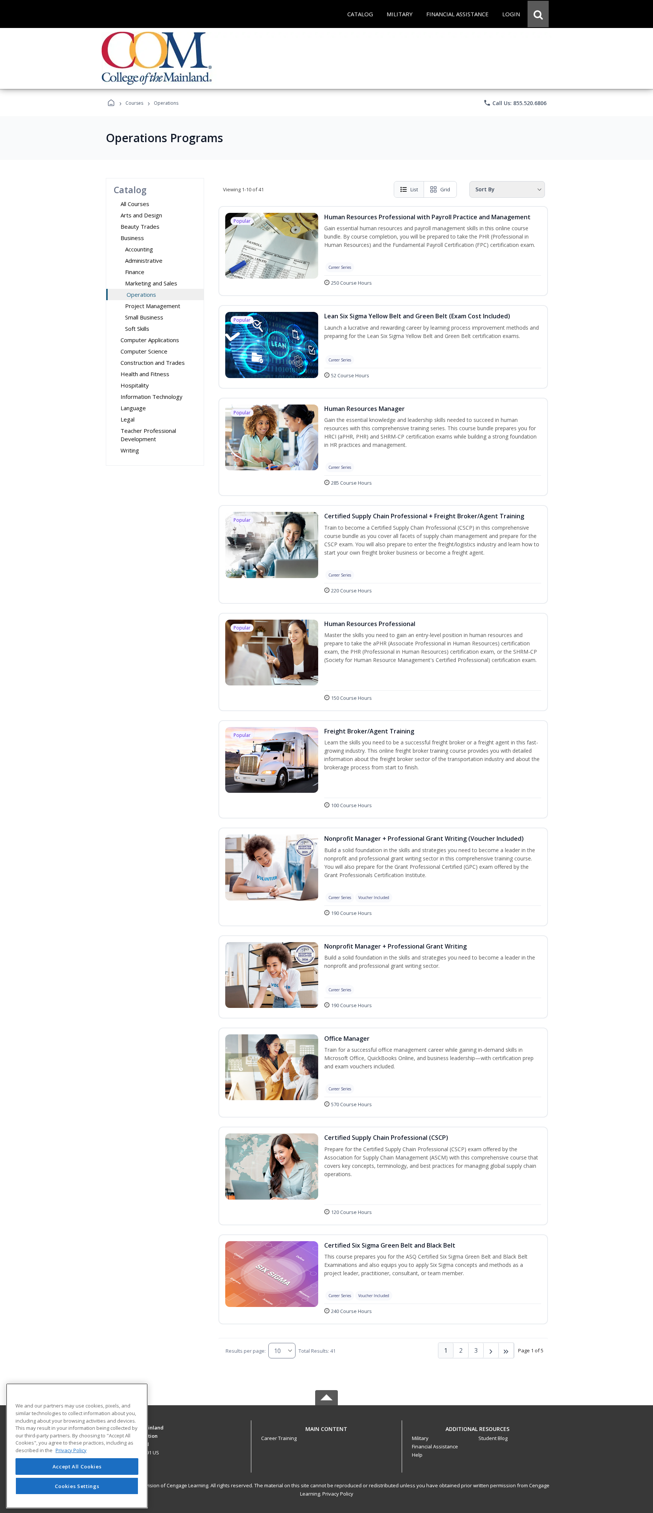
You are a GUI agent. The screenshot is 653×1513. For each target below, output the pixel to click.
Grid (445, 189)
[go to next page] (491, 1350)
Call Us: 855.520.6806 (514, 103)
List (414, 189)
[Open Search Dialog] (538, 14)
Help (417, 1454)
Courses (134, 103)
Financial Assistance (435, 1446)
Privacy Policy (337, 1493)
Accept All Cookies (77, 1466)
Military (420, 1438)
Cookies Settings (77, 1485)
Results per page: (246, 1350)
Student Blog (493, 1438)
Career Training (279, 1438)
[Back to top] (326, 1433)
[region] (77, 1445)
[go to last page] (506, 1350)
